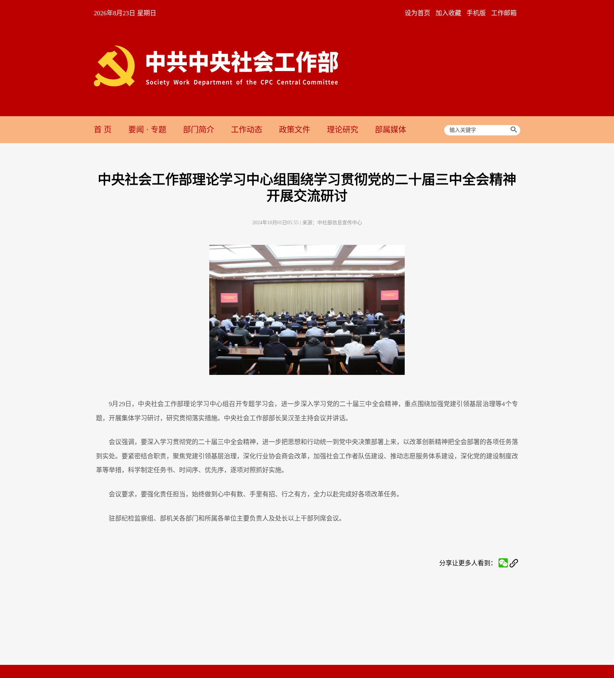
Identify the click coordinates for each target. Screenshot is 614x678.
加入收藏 (448, 13)
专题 (158, 129)
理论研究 (342, 129)
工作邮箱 (504, 13)
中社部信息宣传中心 (339, 222)
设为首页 (417, 13)
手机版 (476, 13)
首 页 (103, 129)
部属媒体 (390, 129)
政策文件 (294, 129)
